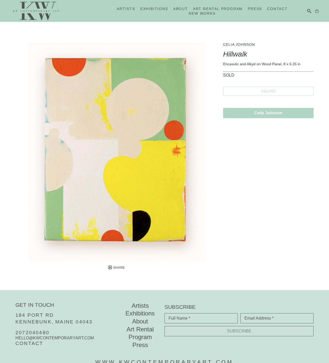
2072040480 (32, 332)
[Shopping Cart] (317, 11)
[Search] (309, 11)
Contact (29, 343)
